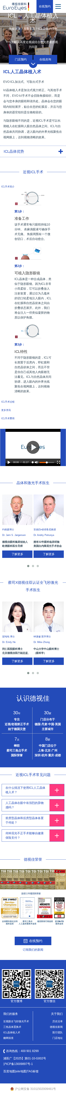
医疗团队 (57, 1032)
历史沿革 (57, 1021)
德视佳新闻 (56, 1026)
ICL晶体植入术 (11, 1032)
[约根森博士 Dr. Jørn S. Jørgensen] (17, 509)
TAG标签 (33, 1071)
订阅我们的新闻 (33, 949)
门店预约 (21, 59)
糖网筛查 (8, 1037)
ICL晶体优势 (14, 151)
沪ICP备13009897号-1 (18, 1063)
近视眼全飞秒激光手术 (16, 1021)
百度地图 (9, 1071)
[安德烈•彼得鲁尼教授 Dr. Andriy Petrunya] (49, 509)
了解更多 (17, 554)
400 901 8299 (30, 1051)
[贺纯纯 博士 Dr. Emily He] (17, 617)
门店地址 (57, 1037)
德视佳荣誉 (33, 859)
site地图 (21, 1071)
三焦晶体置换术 (12, 1026)
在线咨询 (45, 59)
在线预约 (45, 6)
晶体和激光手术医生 (33, 483)
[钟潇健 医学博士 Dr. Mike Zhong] (49, 617)
